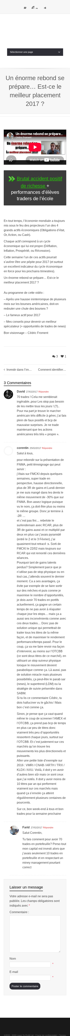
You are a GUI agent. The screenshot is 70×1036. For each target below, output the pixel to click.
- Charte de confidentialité (45, 1017)
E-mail (14, 953)
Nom (13, 940)
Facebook (26, 6)
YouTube (32, 6)
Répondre (43, 373)
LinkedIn (44, 6)
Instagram (38, 6)
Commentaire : (19, 893)
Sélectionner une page (21, 33)
